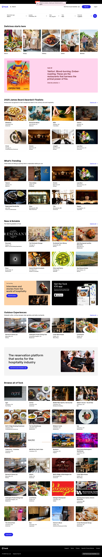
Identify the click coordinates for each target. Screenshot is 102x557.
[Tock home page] (5, 7)
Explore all (93, 102)
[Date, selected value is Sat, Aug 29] (58, 15)
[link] (15, 117)
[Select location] (46, 15)
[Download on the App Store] (63, 295)
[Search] (95, 16)
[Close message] (64, 4)
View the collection (52, 82)
